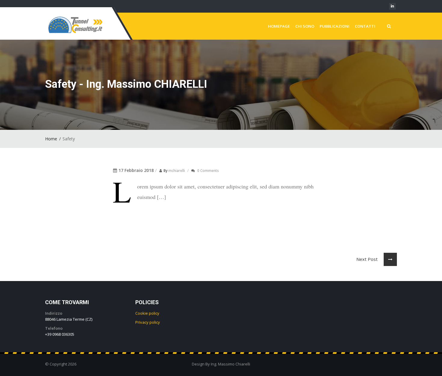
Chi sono (304, 26)
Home (51, 139)
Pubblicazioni (334, 26)
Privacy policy (147, 322)
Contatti (365, 26)
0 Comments (208, 170)
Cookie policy (147, 313)
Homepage (279, 26)
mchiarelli (176, 170)
